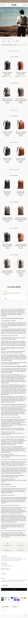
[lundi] (14, 4)
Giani (7, 433)
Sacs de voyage (9, 44)
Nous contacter (3, 602)
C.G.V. (8, 602)
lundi (4, 609)
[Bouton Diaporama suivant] (26, 294)
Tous (17, 41)
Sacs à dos (4, 44)
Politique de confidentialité (14, 602)
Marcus (2, 455)
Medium (8, 41)
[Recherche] (4, 4)
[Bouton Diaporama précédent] (2, 294)
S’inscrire (14, 589)
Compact (3, 41)
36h (13, 41)
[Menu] (1, 4)
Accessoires (15, 44)
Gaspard (2, 480)
